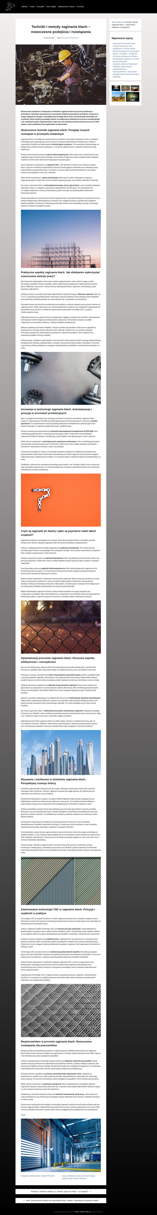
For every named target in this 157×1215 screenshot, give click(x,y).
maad (23, 1115)
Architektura (70, 1176)
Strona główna (117, 22)
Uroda (32, 6)
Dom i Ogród (51, 6)
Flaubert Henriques (97, 1212)
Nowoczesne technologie (85, 1176)
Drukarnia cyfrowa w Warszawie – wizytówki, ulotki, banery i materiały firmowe (125, 66)
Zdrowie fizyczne (80, 1178)
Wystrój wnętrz (67, 1178)
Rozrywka (40, 6)
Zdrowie (24, 6)
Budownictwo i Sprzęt (66, 6)
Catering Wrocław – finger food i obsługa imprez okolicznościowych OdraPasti (126, 74)
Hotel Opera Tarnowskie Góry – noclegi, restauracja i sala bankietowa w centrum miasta (124, 46)
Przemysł (80, 6)
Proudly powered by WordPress (64, 1212)
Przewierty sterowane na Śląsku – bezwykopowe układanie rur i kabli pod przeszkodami (126, 58)
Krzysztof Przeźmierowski (70, 38)
